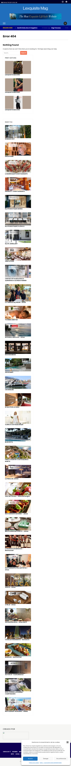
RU (14, 2)
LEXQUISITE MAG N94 (12, 75)
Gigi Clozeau (44, 28)
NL (6, 2)
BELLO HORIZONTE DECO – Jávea (16, 531)
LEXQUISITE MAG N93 (12, 92)
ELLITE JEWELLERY (11, 244)
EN (4, 2)
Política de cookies (34, 762)
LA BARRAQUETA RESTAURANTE (16, 174)
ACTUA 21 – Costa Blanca (14, 675)
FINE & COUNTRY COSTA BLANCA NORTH (16, 460)
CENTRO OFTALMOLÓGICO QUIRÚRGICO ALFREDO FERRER (15, 280)
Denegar (45, 758)
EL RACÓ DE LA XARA (12, 407)
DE (10, 2)
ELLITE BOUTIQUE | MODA (14, 209)
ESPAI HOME (9, 156)
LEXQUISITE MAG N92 (12, 110)
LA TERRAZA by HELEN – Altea (15, 302)
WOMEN (14, 752)
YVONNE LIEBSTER (11, 320)
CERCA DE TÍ (7, 752)
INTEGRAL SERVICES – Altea (15, 337)
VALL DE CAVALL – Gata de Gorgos (17, 496)
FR (8, 2)
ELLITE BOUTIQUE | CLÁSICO (14, 226)
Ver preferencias (61, 758)
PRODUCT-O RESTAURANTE (15, 191)
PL (12, 2)
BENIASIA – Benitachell (13, 657)
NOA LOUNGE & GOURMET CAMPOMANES (14, 693)
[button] (67, 742)
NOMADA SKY (10, 139)
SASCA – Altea (10, 587)
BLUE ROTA (9, 442)
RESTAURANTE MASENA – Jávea (16, 514)
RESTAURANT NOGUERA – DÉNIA (16, 711)
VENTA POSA (9, 261)
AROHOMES (9, 372)
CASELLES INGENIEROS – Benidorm (17, 640)
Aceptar (30, 758)
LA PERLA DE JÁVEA (11, 479)
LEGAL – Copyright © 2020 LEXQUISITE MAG (51, 762)
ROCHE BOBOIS (10, 355)
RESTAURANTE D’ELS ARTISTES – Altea (16, 569)
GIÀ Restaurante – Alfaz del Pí (16, 622)
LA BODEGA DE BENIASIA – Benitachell (14, 550)
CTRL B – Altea (10, 605)
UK (16, 2)
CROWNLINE (9, 390)
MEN (20, 752)
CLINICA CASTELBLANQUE (14, 425)
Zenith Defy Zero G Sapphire (15, 28)
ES (2, 2)
